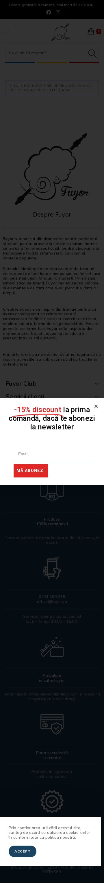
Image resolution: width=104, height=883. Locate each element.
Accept (22, 851)
